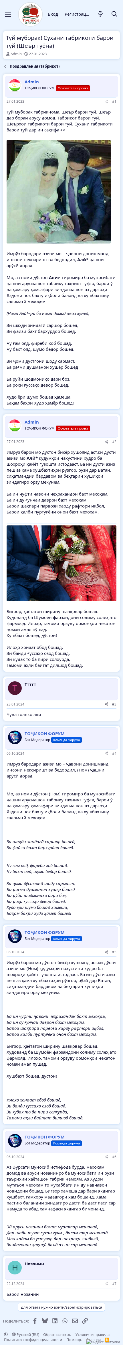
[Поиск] (114, 14)
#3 (114, 704)
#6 (114, 1156)
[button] (6, 1334)
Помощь (74, 1339)
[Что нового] (100, 14)
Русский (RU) (27, 1334)
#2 (114, 441)
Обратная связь (57, 1334)
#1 (114, 101)
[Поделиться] (106, 101)
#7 (114, 1283)
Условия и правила (93, 1334)
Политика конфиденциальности (33, 1339)
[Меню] (8, 14)
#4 (114, 753)
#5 (114, 952)
